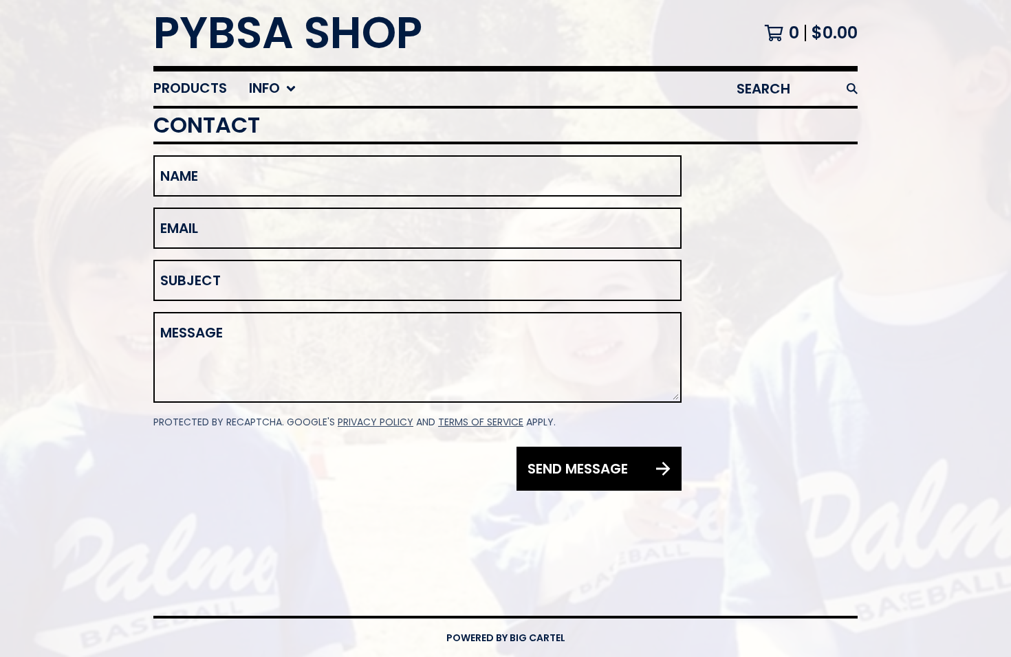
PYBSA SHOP (287, 33)
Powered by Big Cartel (505, 638)
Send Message (578, 468)
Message (191, 332)
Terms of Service (480, 422)
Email (179, 228)
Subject (190, 280)
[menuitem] (190, 88)
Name (179, 176)
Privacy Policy (375, 422)
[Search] (852, 88)
